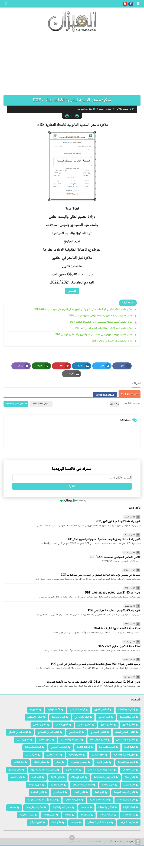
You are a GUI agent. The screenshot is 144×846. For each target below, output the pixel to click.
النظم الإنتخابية (75, 755)
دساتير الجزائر (40, 762)
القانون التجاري (84, 725)
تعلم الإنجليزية (52, 755)
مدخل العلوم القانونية (62, 807)
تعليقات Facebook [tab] (105, 395)
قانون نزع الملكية (72, 800)
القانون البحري (106, 725)
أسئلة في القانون (101, 710)
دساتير (58, 762)
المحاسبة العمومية (107, 747)
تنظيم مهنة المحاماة (126, 762)
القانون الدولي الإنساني (18, 732)
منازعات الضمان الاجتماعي (98, 822)
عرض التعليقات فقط (40, 403)
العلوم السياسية (58, 717)
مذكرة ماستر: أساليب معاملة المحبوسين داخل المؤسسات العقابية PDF (101, 322)
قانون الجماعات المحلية (82, 785)
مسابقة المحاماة (106, 815)
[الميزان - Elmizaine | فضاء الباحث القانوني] (72, 21)
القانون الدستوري (98, 732)
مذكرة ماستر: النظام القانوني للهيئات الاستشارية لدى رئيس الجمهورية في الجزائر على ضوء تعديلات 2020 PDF (83, 309)
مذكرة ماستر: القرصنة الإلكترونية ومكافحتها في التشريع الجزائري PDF (100, 316)
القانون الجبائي (61, 725)
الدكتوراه (34, 710)
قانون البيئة (36, 777)
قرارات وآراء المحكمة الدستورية (42, 800)
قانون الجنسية (57, 785)
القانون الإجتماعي (34, 717)
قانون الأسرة (56, 777)
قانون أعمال (130, 777)
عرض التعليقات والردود (15, 403)
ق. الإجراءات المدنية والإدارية (44, 770)
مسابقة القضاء (129, 815)
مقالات (68, 815)
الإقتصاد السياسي (77, 710)
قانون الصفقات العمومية (124, 792)
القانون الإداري (128, 725)
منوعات (74, 822)
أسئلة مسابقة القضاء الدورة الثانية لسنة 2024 (116, 628)
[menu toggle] (137, 4)
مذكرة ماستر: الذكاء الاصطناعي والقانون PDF (112, 341)
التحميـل (72, 291)
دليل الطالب (19, 762)
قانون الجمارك (108, 785)
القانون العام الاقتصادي (71, 740)
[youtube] (125, 4)
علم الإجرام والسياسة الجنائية (100, 770)
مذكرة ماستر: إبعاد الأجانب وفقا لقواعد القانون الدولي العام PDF (103, 328)
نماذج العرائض (36, 822)
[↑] (72, 837)
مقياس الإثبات (49, 815)
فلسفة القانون (72, 770)
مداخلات (85, 807)
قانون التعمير (129, 785)
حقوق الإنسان (102, 762)
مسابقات (12, 807)
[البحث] (6, 4)
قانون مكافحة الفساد (99, 800)
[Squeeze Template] (137, 842)
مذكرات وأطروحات (84, 109)
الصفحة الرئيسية (105, 109)
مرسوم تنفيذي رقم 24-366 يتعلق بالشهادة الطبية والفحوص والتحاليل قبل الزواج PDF (95, 664)
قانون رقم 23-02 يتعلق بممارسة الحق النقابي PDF (114, 610)
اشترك (72, 486)
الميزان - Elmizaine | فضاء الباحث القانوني (88, 842)
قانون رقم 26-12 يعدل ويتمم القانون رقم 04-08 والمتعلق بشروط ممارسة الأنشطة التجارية (93, 682)
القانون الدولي (75, 732)
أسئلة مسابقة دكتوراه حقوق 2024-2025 (118, 646)
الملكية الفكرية (83, 747)
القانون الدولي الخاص (125, 740)
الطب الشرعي (104, 717)
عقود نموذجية (128, 770)
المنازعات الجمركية (33, 747)
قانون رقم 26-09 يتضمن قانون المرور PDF (118, 521)
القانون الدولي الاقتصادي (48, 732)
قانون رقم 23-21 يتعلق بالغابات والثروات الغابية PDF (112, 593)
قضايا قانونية (129, 807)
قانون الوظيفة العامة (126, 800)
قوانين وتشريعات (106, 807)
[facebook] (130, 4)
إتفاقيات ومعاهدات (126, 710)
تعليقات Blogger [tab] (129, 394)
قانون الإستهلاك (77, 777)
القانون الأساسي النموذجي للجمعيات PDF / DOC (115, 557)
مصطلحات (85, 815)
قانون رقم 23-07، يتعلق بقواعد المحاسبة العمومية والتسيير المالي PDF (103, 539)
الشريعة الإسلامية (127, 717)
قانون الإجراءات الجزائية (104, 777)
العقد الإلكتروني (82, 717)
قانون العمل (99, 792)
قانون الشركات (34, 785)
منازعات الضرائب (127, 822)
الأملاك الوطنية (54, 710)
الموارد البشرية (97, 755)
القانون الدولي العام (98, 740)
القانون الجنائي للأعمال (125, 732)
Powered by (80, 500)
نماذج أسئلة (56, 822)
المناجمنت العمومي (59, 747)
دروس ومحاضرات (79, 762)
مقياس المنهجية (27, 815)
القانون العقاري (45, 740)
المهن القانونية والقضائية (124, 755)
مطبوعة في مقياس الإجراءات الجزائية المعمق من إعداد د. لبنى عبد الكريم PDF (100, 575)
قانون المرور (58, 792)
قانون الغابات (79, 792)
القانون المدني (23, 740)
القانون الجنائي (39, 725)
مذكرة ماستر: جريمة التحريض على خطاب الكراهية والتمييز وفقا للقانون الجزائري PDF (93, 335)
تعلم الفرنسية (31, 755)
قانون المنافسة (37, 792)
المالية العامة (129, 747)
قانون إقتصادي (14, 770)
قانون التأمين (16, 777)
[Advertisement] (72, 65)
